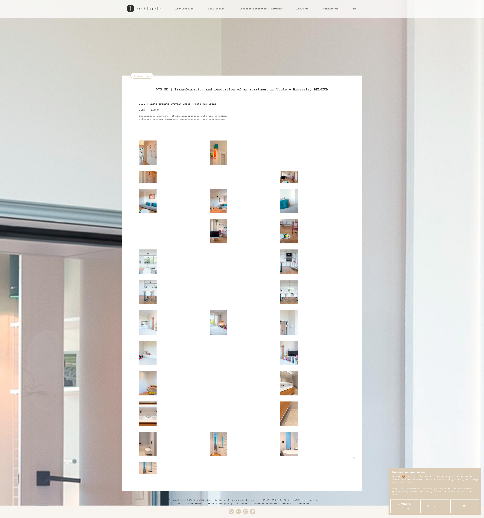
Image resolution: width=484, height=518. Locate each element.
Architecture (184, 9)
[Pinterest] (238, 511)
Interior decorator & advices (260, 9)
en (354, 9)
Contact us (330, 9)
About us (302, 9)
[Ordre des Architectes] (231, 511)
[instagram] (245, 511)
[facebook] (252, 511)
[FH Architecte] (144, 8)
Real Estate (216, 9)
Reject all (434, 506)
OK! (464, 506)
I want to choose (405, 506)
